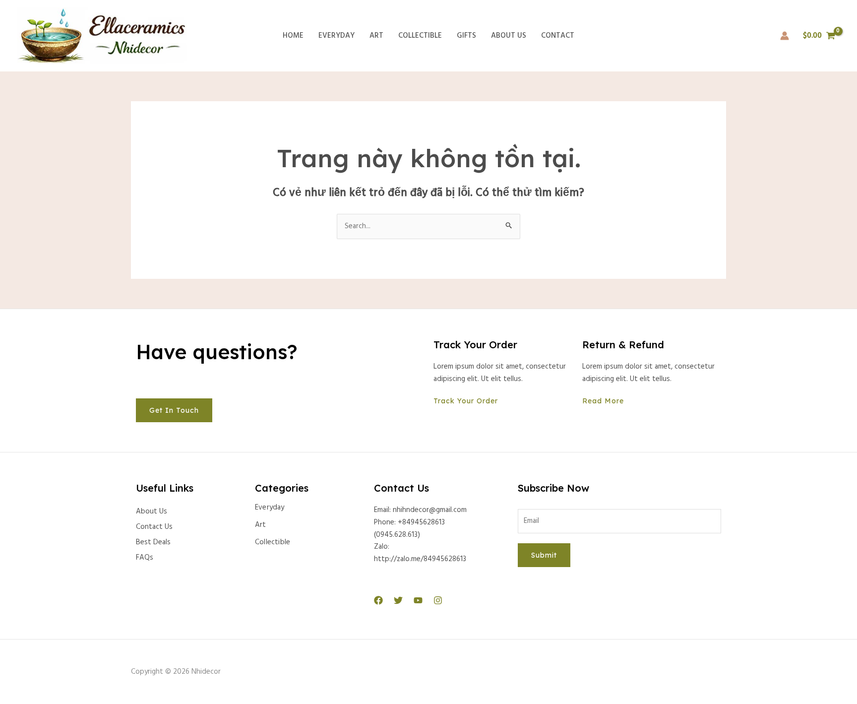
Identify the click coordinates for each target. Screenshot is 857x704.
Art (376, 36)
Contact (557, 36)
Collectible (420, 36)
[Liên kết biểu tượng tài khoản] (784, 35)
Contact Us (154, 527)
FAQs (144, 558)
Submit (544, 555)
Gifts (466, 36)
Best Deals (153, 542)
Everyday (336, 36)
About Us (508, 36)
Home (293, 36)
